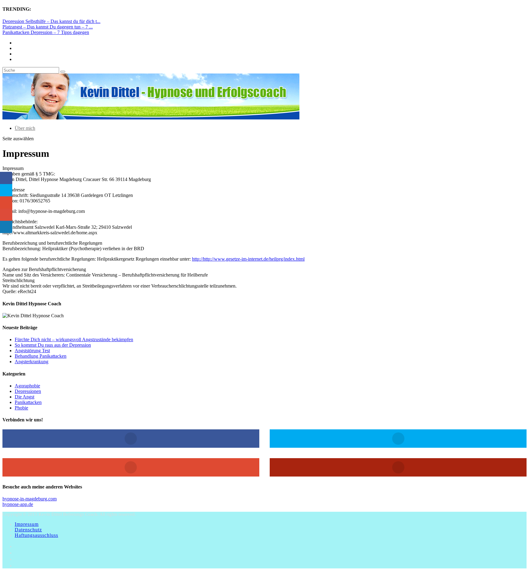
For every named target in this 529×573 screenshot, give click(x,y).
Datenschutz (28, 529)
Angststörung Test (32, 350)
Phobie (21, 407)
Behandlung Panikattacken (40, 356)
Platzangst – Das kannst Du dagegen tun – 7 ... (47, 26)
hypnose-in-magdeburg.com (29, 498)
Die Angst (24, 396)
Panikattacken (28, 402)
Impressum (27, 524)
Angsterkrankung (31, 361)
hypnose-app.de (17, 504)
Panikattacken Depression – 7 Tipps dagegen (45, 32)
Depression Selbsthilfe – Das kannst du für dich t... (51, 21)
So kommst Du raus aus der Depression (53, 345)
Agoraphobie (27, 385)
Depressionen (28, 391)
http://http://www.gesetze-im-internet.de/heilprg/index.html (248, 259)
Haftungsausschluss (36, 535)
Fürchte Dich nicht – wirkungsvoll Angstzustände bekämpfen (74, 339)
